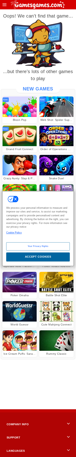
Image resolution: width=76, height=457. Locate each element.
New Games (38, 88)
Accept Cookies (38, 256)
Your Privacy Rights (38, 246)
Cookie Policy (14, 232)
